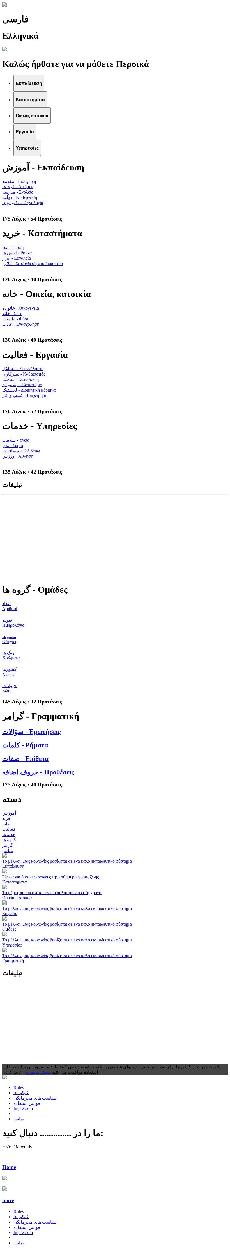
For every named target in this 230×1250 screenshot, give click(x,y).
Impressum (23, 1108)
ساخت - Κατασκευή (20, 379)
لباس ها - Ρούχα (17, 252)
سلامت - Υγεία (15, 440)
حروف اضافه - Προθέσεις (38, 772)
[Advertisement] (115, 538)
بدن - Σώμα (12, 445)
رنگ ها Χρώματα (11, 655)
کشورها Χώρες (9, 672)
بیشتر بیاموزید (37, 1072)
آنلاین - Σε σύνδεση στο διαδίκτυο (32, 263)
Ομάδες (9, 929)
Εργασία (9, 913)
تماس (7, 850)
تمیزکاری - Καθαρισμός (23, 374)
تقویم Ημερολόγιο (13, 623)
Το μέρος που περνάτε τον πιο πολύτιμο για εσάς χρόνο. (52, 892)
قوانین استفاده (26, 1103)
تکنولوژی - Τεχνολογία (22, 202)
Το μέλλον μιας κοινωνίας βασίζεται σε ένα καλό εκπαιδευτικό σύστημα (67, 861)
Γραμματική (13, 960)
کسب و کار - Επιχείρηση (24, 395)
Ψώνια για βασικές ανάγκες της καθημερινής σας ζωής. (51, 876)
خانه (6, 823)
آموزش (9, 813)
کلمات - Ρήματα (25, 745)
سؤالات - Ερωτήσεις (31, 731)
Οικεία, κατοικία (17, 897)
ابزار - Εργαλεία (16, 258)
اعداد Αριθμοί (9, 606)
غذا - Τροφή (13, 247)
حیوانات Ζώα (9, 688)
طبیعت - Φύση (15, 318)
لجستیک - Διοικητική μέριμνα (29, 390)
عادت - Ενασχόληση (20, 324)
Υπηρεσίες (12, 945)
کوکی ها (21, 1092)
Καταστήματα (14, 882)
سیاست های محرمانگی (35, 1098)
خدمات (8, 834)
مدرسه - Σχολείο (17, 192)
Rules (18, 1087)
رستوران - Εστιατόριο (22, 384)
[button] (115, 1200)
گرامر (7, 845)
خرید (6, 818)
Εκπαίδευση (13, 866)
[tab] (28, 83)
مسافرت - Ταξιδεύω (21, 450)
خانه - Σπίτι (12, 313)
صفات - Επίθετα (25, 758)
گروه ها (9, 839)
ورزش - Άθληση (17, 456)
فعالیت (8, 829)
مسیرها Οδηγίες (9, 639)
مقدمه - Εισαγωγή (19, 181)
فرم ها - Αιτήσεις (18, 186)
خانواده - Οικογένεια (20, 308)
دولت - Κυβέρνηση (19, 197)
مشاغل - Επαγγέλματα (22, 368)
